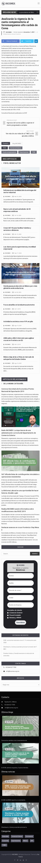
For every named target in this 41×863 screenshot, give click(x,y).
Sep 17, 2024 (17, 253)
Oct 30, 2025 (17, 292)
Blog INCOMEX (16, 143)
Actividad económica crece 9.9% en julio (18, 321)
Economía (5, 840)
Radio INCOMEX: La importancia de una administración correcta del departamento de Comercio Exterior (18, 432)
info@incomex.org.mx (12, 671)
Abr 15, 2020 (17, 234)
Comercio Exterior (15, 148)
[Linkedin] (36, 41)
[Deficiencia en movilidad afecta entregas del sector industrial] (20, 177)
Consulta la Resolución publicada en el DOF (14, 113)
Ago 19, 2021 (18, 325)
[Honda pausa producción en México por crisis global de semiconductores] (20, 273)
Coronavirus (29, 836)
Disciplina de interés (14, 610)
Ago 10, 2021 (18, 363)
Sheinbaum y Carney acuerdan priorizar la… (14, 827)
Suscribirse (20, 622)
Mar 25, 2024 (17, 196)
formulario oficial (22, 97)
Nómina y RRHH (15, 617)
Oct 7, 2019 (17, 309)
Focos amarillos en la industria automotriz (19, 305)
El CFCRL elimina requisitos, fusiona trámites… (15, 767)
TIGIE (33, 152)
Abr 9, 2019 (17, 344)
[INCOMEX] (8, 3)
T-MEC (4, 845)
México (25, 840)
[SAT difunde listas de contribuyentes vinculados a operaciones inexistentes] (20, 461)
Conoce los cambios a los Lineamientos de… (14, 740)
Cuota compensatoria (9, 152)
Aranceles (5, 836)
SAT (32, 840)
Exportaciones (16, 840)
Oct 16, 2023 (17, 215)
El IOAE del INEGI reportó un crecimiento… (13, 800)
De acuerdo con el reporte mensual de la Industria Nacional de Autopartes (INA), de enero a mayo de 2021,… (18, 369)
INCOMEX (9, 32)
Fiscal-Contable (15, 615)
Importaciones (24, 152)
